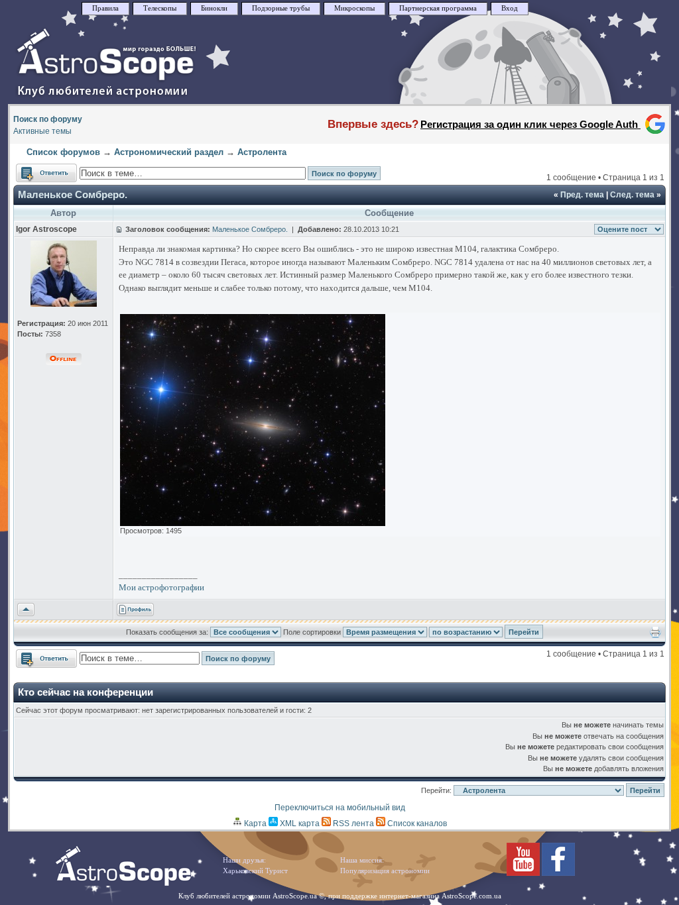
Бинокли (214, 8)
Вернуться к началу (25, 610)
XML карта (299, 823)
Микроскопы (354, 8)
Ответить (33, 169)
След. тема (632, 194)
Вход (509, 8)
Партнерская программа (438, 8)
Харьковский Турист (255, 871)
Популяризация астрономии (385, 871)
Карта (254, 823)
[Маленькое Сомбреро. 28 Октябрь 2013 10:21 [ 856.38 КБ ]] (252, 523)
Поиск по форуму (47, 119)
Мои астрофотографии (161, 587)
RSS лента (352, 823)
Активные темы (42, 131)
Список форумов (63, 152)
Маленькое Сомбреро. (72, 194)
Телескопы (159, 8)
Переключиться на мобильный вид (340, 807)
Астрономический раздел (168, 152)
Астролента (261, 152)
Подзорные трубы (281, 8)
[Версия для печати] (655, 635)
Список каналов (416, 823)
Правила (105, 8)
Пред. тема (582, 194)
